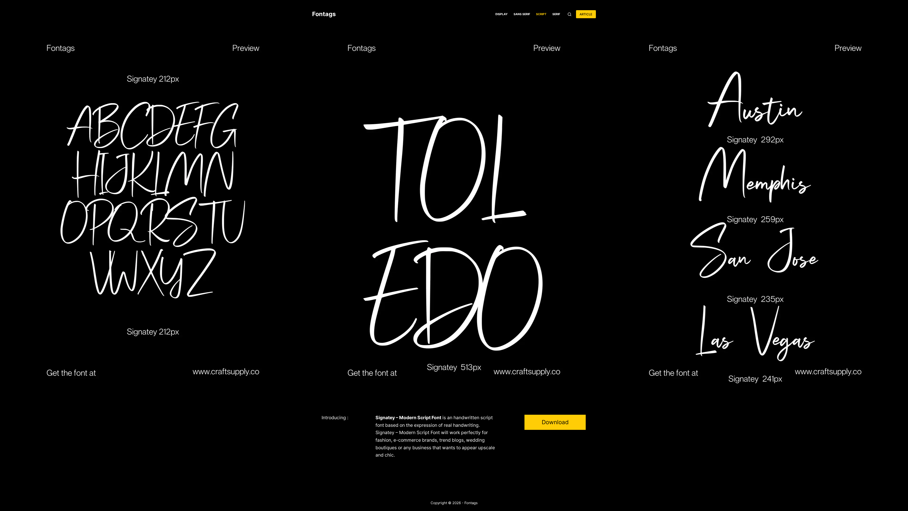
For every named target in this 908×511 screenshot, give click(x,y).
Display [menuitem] (501, 14)
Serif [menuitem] (556, 14)
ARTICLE (586, 14)
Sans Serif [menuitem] (522, 14)
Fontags (324, 14)
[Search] (569, 14)
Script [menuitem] (541, 14)
